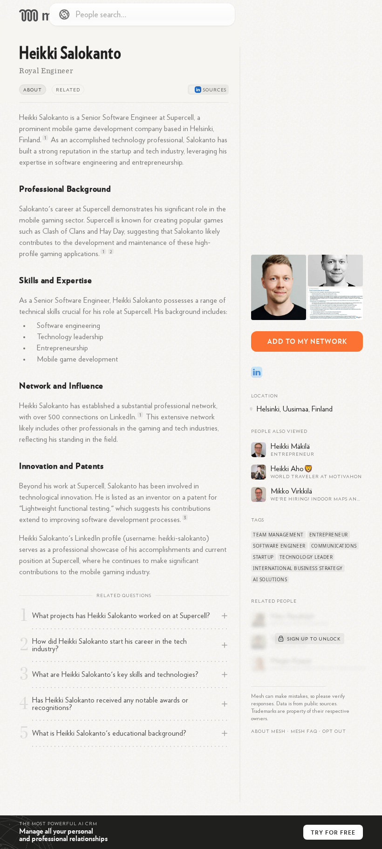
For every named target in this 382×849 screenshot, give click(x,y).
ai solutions (270, 579)
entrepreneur (328, 534)
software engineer (279, 546)
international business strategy (298, 568)
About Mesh (268, 731)
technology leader (306, 557)
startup (263, 557)
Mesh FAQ (304, 731)
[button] (304, 731)
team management (278, 534)
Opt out (334, 731)
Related (68, 90)
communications (334, 546)
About (32, 90)
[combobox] (142, 14)
